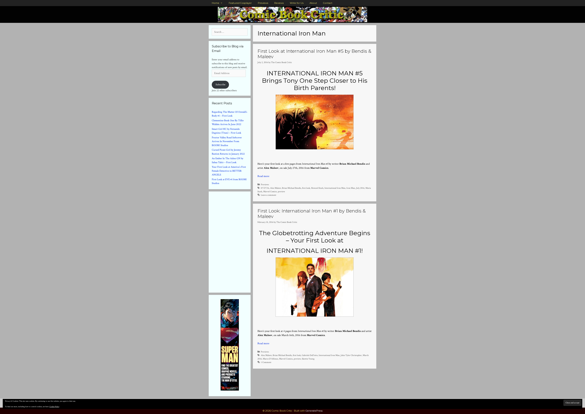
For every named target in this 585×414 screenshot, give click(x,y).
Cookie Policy (54, 406)
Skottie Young (308, 358)
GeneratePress (314, 410)
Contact (327, 3)
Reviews (279, 3)
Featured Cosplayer (240, 3)
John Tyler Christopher (351, 355)
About (313, 3)
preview (281, 191)
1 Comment (266, 362)
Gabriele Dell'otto (310, 355)
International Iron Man (334, 187)
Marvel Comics (270, 191)
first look (306, 187)
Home (215, 3)
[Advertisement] (234, 241)
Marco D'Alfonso (270, 358)
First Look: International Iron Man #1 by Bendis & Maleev (311, 213)
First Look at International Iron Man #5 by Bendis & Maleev (314, 53)
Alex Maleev (275, 187)
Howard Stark (317, 187)
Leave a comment (268, 194)
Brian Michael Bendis (291, 187)
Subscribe (220, 84)
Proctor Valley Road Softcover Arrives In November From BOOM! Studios (227, 141)
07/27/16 (265, 187)
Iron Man (350, 187)
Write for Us (296, 3)
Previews (263, 3)
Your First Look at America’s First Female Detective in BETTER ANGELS (229, 170)
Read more (263, 176)
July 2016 (360, 187)
